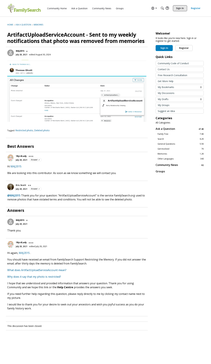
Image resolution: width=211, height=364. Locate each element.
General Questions (181, 143)
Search (181, 139)
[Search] (162, 8)
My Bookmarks (180, 87)
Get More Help (165, 81)
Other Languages (181, 158)
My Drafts (180, 99)
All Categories (163, 122)
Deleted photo (42, 130)
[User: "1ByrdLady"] (10, 158)
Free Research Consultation (172, 75)
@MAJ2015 (13, 195)
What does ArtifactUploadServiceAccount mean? (36, 270)
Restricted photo (24, 130)
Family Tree (181, 134)
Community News (180, 165)
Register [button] (184, 48)
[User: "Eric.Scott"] (10, 187)
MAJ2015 (20, 51)
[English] (24, 8)
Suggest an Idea (166, 111)
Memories (181, 153)
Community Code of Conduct (173, 63)
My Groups (163, 105)
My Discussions (166, 93)
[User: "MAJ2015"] (10, 53)
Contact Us (164, 69)
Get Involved (181, 148)
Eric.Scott (21, 185)
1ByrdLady (21, 156)
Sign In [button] (164, 48)
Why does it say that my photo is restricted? (34, 276)
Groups (160, 171)
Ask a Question (180, 129)
